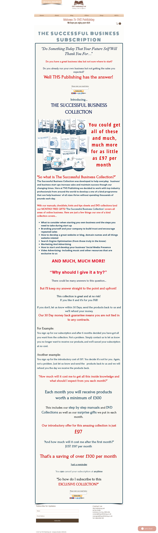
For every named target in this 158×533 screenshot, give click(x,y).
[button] (119, 23)
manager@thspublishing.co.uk (102, 516)
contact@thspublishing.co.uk (102, 514)
